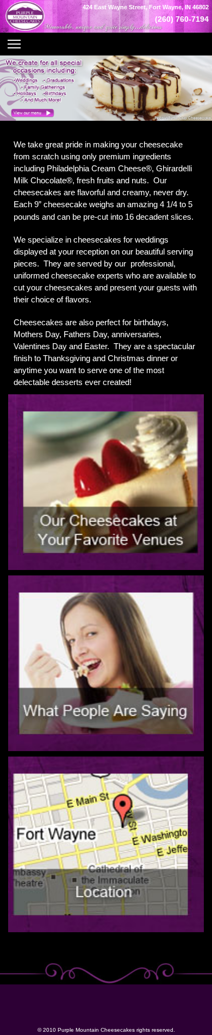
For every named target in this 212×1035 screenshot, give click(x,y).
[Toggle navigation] (106, 44)
